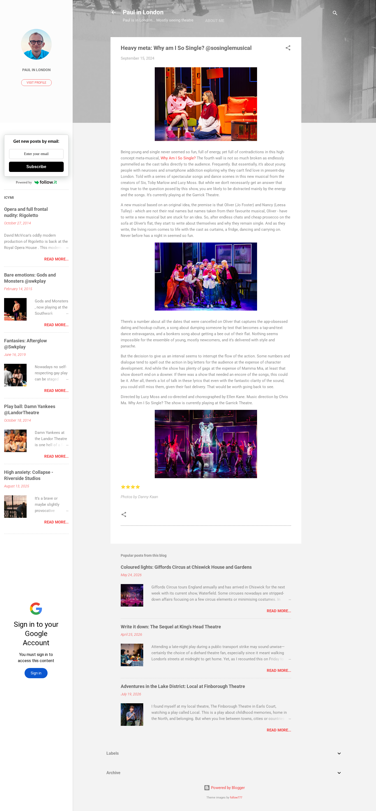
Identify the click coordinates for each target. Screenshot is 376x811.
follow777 (236, 797)
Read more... (279, 611)
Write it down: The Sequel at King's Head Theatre (171, 626)
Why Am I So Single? (178, 158)
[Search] (335, 14)
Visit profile (36, 82)
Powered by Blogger (227, 787)
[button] (288, 49)
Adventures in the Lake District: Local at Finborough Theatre (183, 686)
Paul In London (36, 70)
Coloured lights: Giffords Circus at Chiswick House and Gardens (186, 567)
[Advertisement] (321, 114)
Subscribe (36, 167)
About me (214, 20)
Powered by (24, 182)
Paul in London (143, 12)
